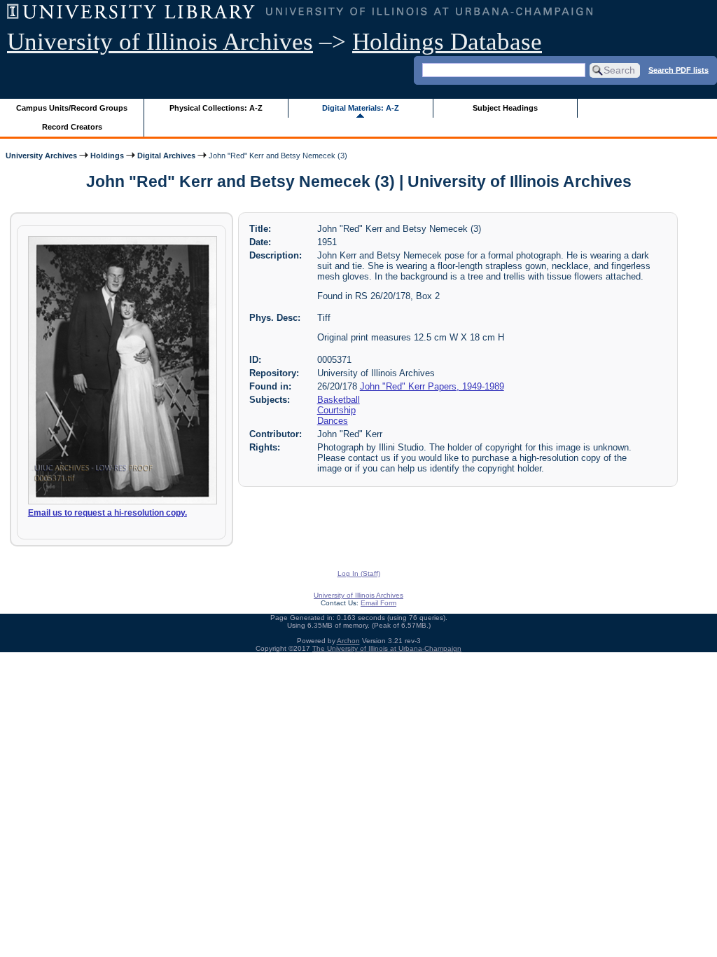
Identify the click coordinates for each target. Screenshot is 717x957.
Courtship (336, 410)
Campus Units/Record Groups (71, 108)
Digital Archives (166, 155)
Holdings (107, 155)
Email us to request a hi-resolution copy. (107, 513)
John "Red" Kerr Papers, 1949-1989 (432, 386)
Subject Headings (505, 108)
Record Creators (72, 127)
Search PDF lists (678, 69)
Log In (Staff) (358, 573)
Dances (332, 420)
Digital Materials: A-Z (360, 108)
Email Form (378, 603)
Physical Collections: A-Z (216, 108)
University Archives (41, 155)
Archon (348, 641)
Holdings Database (447, 41)
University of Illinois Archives (160, 41)
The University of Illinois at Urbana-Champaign (386, 648)
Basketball (338, 399)
